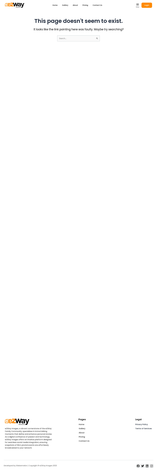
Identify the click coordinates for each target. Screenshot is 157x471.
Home (55, 5)
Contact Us (97, 5)
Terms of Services (143, 428)
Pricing (85, 5)
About (75, 5)
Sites (137, 7)
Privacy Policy (141, 424)
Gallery (65, 5)
